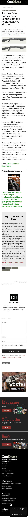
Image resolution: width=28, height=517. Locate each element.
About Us (4, 463)
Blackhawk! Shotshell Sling (12, 206)
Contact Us (4, 466)
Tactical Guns (15, 268)
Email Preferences (7, 488)
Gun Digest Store (6, 503)
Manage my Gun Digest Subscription (12, 483)
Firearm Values (6, 495)
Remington (8, 268)
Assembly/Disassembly (8, 500)
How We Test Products (8, 473)
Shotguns (9, 10)
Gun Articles (10, 7)
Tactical (13, 10)
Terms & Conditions (7, 471)
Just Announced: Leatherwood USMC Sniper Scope (20, 282)
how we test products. (14, 34)
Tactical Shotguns (5, 269)
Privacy (4, 468)
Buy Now (7, 444)
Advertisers (5, 511)
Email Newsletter (6, 486)
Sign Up (6, 427)
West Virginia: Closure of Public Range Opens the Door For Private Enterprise (8, 284)
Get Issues (6, 410)
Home (4, 7)
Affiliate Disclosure (7, 476)
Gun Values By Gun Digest (9, 498)
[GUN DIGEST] (14, 2)
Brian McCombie (5, 27)
